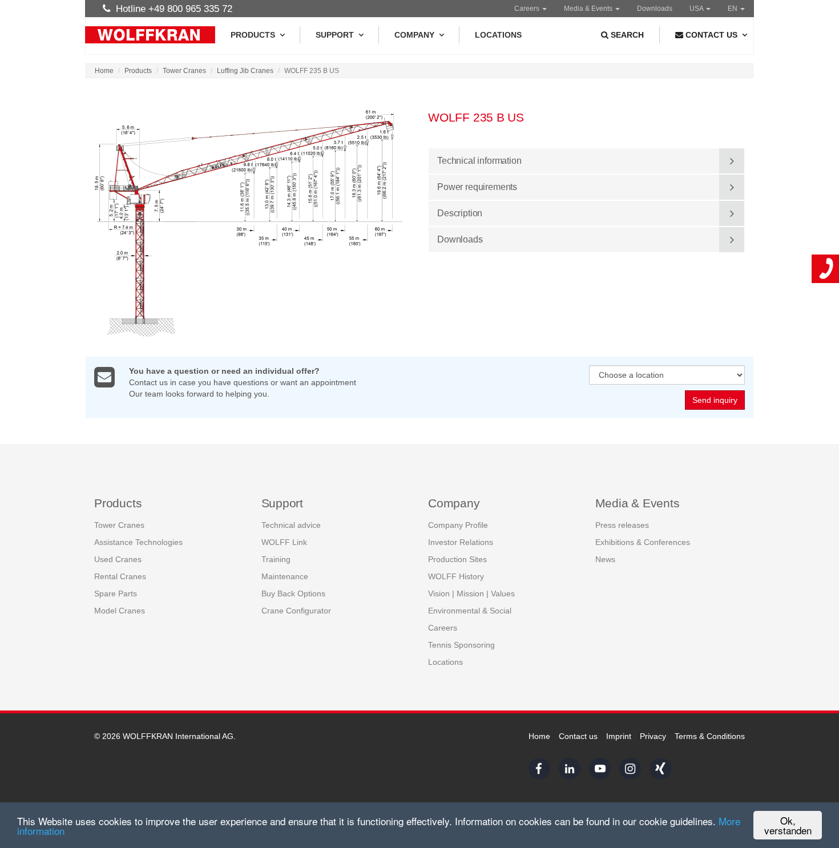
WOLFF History (456, 576)
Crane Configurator (296, 610)
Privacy (653, 736)
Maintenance (284, 576)
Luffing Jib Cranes (245, 71)
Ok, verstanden (788, 825)
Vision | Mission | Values (471, 593)
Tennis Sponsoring (461, 644)
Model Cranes (119, 610)
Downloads (654, 9)
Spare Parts (115, 593)
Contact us (578, 736)
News (605, 559)
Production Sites (457, 559)
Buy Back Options (293, 593)
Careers (527, 9)
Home (104, 71)
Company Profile (458, 525)
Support (335, 34)
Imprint (618, 736)
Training (276, 559)
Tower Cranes (184, 71)
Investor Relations (460, 542)
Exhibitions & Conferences (642, 542)
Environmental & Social (469, 610)
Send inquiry (714, 400)
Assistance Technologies (138, 542)
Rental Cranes (120, 576)
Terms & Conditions (710, 736)
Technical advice (291, 525)
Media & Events (589, 9)
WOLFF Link (284, 542)
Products (253, 34)
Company (414, 34)
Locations (498, 34)
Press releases (622, 525)
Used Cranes (118, 559)
